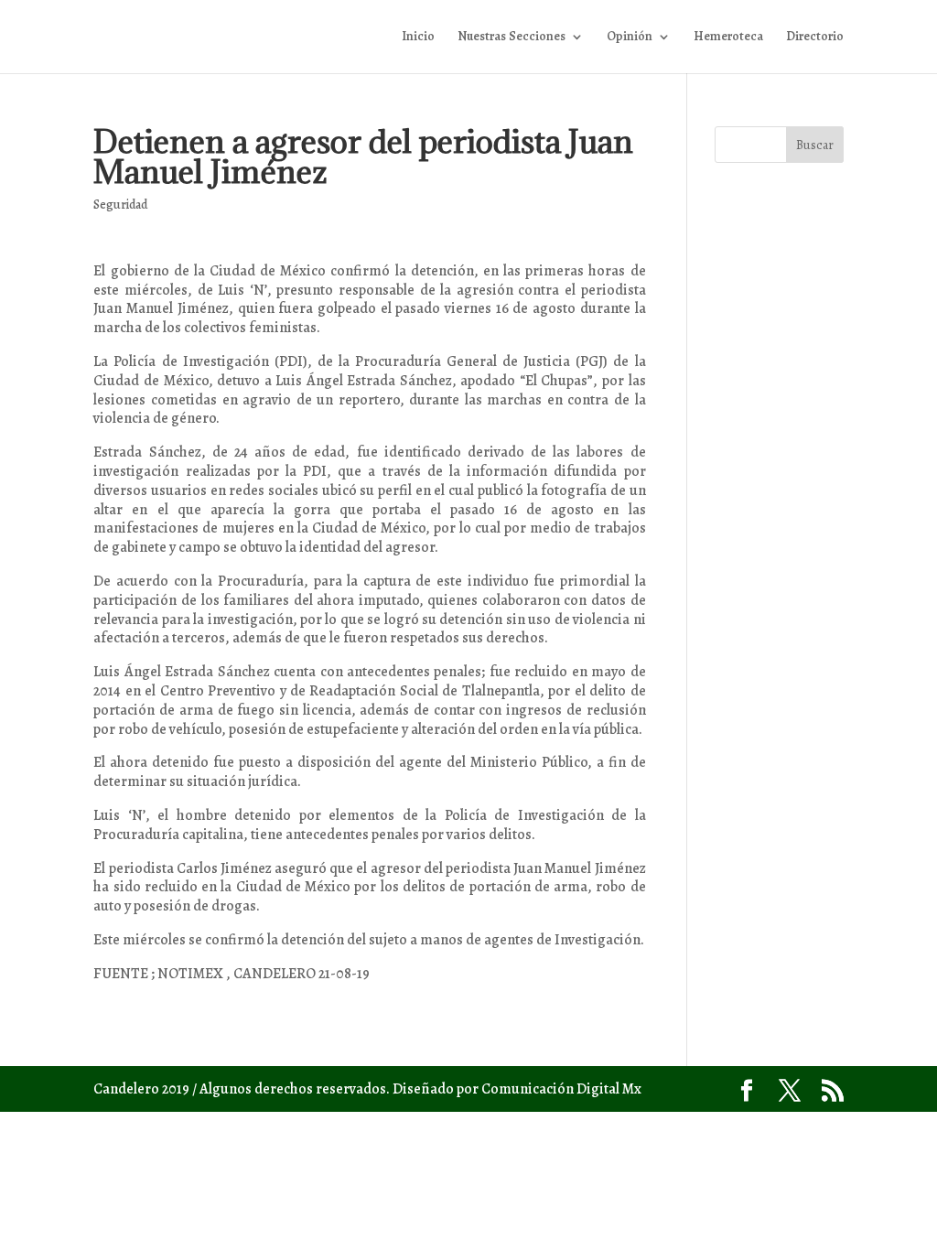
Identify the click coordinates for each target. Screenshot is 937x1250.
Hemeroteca (728, 37)
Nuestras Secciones (511, 37)
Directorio (815, 37)
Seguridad (120, 204)
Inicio (418, 37)
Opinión (629, 37)
